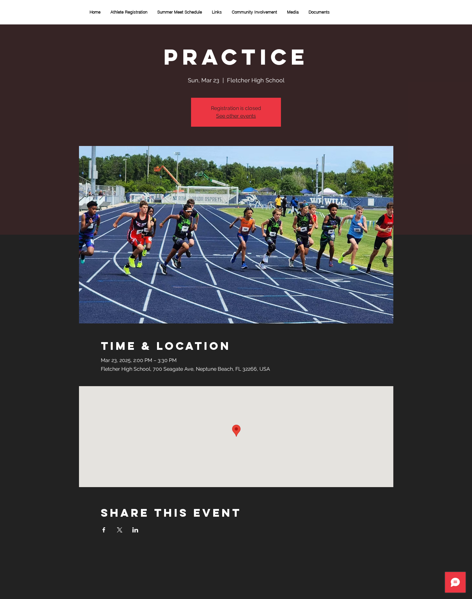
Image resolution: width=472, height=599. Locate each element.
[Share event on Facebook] (104, 529)
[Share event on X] (120, 529)
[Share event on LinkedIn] (135, 529)
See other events (236, 116)
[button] (254, 12)
